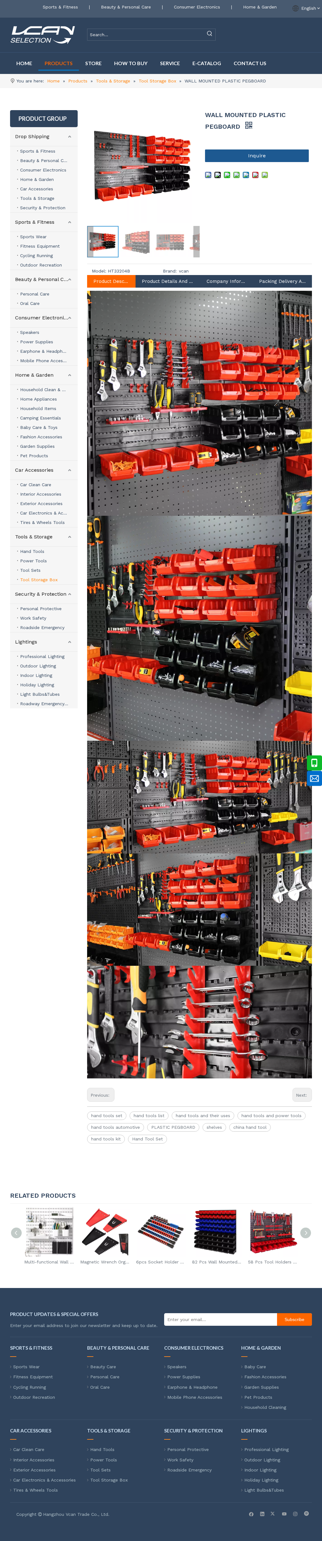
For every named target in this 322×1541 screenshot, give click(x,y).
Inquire (257, 156)
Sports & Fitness (60, 6)
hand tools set (106, 1115)
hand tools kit (106, 1138)
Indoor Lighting (36, 675)
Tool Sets (30, 570)
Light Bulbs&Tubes (40, 694)
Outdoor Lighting (38, 665)
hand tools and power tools (272, 1115)
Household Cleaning (265, 1407)
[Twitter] (273, 1514)
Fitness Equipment (40, 246)
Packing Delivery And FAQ (282, 281)
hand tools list (149, 1115)
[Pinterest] (306, 1514)
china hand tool (250, 1127)
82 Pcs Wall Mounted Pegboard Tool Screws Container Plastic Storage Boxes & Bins (161, 1261)
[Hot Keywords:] (209, 34)
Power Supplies (36, 341)
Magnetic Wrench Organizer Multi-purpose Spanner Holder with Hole (49, 1261)
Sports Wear (33, 236)
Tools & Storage (37, 198)
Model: (99, 270)
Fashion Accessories (41, 436)
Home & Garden (260, 6)
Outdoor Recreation (41, 264)
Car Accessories (36, 188)
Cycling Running (36, 255)
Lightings (26, 642)
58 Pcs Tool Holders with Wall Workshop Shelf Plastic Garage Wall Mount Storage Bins (217, 1261)
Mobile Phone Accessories (47, 360)
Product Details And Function (168, 281)
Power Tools (33, 560)
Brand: (170, 270)
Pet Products (34, 455)
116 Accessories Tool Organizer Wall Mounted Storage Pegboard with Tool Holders (273, 1261)
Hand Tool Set (147, 1138)
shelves (214, 1127)
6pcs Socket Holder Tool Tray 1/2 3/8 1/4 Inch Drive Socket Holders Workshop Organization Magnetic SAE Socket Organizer (105, 1261)
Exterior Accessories (41, 503)
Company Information (226, 281)
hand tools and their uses (203, 1115)
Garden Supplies (37, 446)
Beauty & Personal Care (126, 6)
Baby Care (255, 1366)
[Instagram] (295, 1514)
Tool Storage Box (39, 579)
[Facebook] (251, 1514)
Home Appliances (38, 399)
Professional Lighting (42, 656)
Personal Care (34, 293)
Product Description (111, 281)
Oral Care (30, 303)
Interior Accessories (40, 494)
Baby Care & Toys (39, 427)
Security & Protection (42, 207)
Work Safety (33, 618)
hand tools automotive (115, 1127)
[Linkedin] (262, 1514)
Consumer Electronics (197, 6)
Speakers (29, 332)
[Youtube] (284, 1514)
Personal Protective (41, 608)
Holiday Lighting (37, 684)
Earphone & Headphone (45, 351)
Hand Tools (32, 551)
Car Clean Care (35, 484)
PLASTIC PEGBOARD (173, 1127)
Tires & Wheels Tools (42, 522)
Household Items (38, 408)
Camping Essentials (40, 417)
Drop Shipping (32, 136)
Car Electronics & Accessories (49, 512)
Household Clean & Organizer (49, 389)
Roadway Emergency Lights (49, 703)
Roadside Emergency (42, 627)
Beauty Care (103, 1366)
